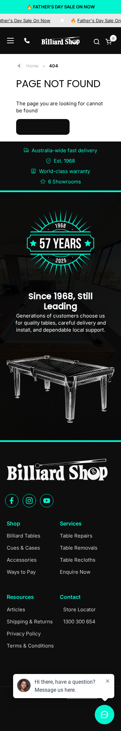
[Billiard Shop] (60, 40)
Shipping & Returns (30, 621)
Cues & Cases (23, 548)
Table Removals (78, 548)
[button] (97, 41)
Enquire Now (75, 572)
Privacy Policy (24, 633)
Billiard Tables (23, 535)
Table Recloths (77, 560)
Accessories (22, 560)
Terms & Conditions (30, 645)
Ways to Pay (21, 572)
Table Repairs (76, 535)
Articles (16, 609)
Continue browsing (43, 126)
